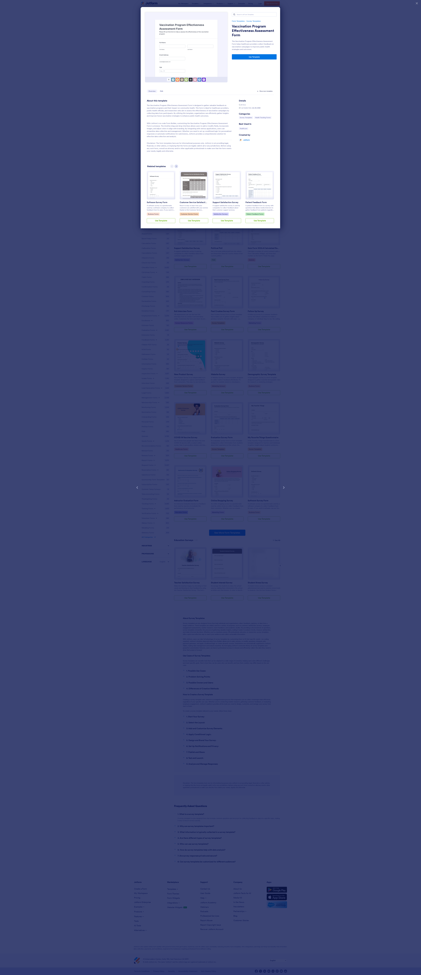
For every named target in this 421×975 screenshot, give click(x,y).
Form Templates (238, 21)
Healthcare (244, 128)
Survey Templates (253, 21)
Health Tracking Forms (263, 117)
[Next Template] (283, 487)
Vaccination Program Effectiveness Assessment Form (253, 30)
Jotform (246, 140)
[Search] (234, 14)
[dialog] (210, 487)
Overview (152, 91)
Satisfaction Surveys (221, 214)
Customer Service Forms (189, 214)
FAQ (161, 91)
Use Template (254, 57)
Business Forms (153, 214)
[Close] (416, 3)
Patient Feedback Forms (254, 214)
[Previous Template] (137, 487)
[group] (161, 198)
